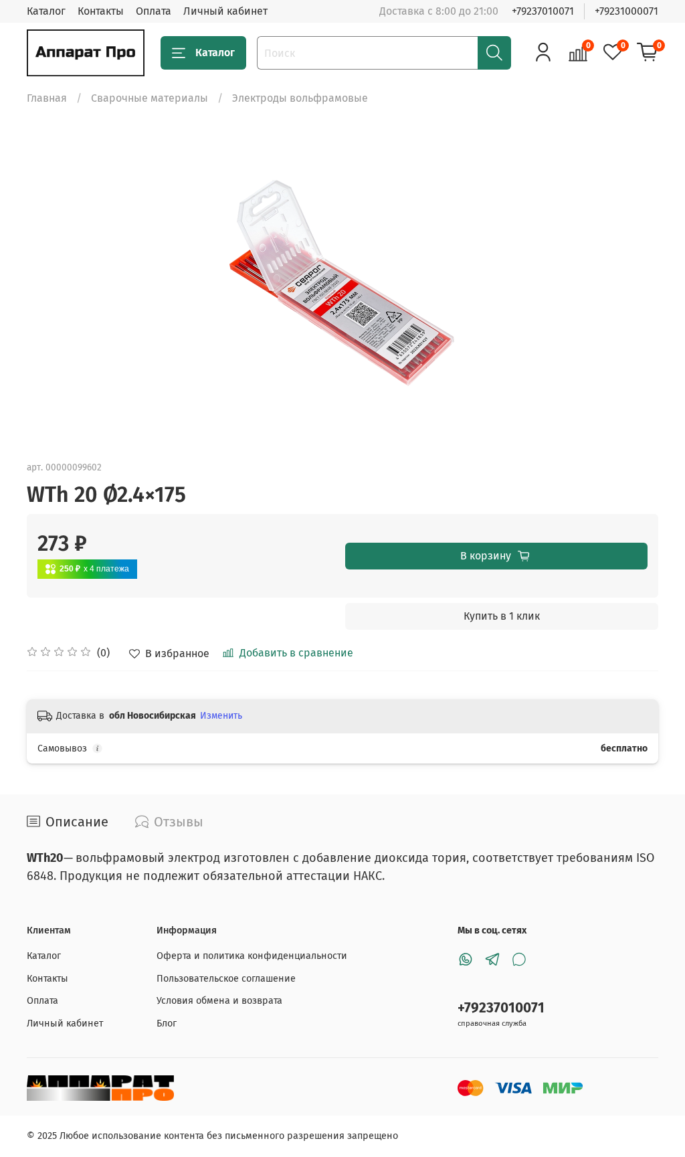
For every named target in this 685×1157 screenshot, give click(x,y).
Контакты (101, 11)
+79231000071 (626, 11)
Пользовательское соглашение (226, 978)
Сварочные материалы (149, 98)
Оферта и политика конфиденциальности (252, 956)
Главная (47, 98)
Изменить (221, 715)
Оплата (153, 11)
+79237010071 (543, 11)
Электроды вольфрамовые (300, 98)
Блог (167, 1023)
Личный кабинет (225, 11)
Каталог (46, 11)
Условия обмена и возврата (219, 1000)
